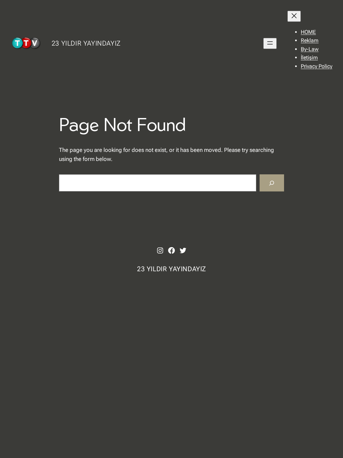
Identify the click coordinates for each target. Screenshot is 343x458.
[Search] (272, 182)
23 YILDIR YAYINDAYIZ (86, 43)
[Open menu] (270, 43)
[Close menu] (294, 16)
